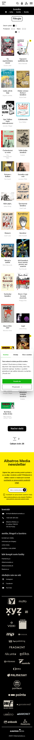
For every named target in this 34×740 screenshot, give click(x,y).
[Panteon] (17, 684)
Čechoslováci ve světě (8, 151)
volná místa (5, 545)
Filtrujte (17, 18)
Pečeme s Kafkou (7, 175)
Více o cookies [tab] (27, 354)
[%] (22, 343)
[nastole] (24, 661)
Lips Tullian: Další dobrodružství (7, 121)
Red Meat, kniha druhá (7, 413)
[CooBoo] (26, 611)
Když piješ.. (7, 204)
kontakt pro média (8, 538)
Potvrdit (24, 489)
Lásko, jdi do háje (7, 92)
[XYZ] (13, 611)
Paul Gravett (22, 269)
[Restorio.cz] (25, 722)
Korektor (23, 233)
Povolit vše (17, 381)
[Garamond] (23, 704)
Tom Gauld (7, 179)
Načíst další (17, 428)
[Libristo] (8, 713)
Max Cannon (7, 416)
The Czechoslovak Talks (7, 156)
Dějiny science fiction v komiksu (23, 93)
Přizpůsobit (16, 387)
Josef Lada (22, 208)
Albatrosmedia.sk (7, 566)
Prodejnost (6, 28)
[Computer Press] (22, 624)
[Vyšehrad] (9, 661)
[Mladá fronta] (8, 704)
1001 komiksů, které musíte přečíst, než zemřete (23, 263)
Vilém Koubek (23, 236)
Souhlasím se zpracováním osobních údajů (19, 495)
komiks (18, 12)
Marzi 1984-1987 (7, 327)
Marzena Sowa (7, 330)
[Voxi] (11, 624)
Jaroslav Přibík (22, 179)
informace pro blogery (9, 541)
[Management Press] (10, 634)
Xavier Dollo (22, 97)
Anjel (23, 326)
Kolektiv (22, 155)
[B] (22, 46)
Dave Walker (22, 122)
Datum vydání (7, 25)
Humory (8, 233)
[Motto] (22, 601)
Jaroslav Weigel (7, 126)
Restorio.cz (5, 569)
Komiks (26, 12)
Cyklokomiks (23, 119)
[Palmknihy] (17, 675)
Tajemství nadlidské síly (23, 60)
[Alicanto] (10, 653)
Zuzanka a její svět (23, 175)
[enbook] (10, 722)
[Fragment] (17, 647)
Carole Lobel (7, 65)
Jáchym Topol (7, 418)
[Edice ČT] (17, 669)
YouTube (9, 588)
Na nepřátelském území (8, 61)
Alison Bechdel (22, 63)
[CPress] (22, 634)
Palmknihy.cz (6, 559)
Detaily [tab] (15, 354)
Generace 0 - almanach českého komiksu (23, 393)
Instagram (9, 579)
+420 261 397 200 (12, 518)
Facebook (9, 583)
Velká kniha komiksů (23, 151)
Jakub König (7, 206)
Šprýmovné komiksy (23, 205)
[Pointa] (17, 694)
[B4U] (17, 641)
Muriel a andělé (8, 261)
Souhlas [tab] (5, 354)
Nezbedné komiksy (7, 295)
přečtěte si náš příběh (9, 548)
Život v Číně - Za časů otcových (23, 296)
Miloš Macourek (7, 265)
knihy (11, 12)
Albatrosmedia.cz (7, 562)
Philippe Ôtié (22, 300)
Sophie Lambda (7, 95)
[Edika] (24, 653)
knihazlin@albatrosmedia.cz (15, 514)
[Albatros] (11, 601)
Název (19, 28)
